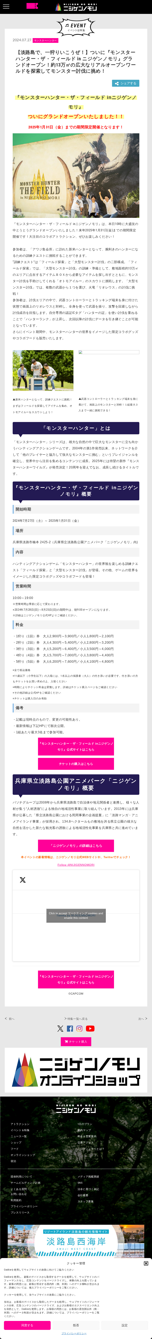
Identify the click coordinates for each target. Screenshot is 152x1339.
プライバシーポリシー (74, 1333)
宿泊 (13, 1161)
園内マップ (84, 1130)
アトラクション (20, 1124)
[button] (146, 1263)
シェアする (128, 83)
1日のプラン (85, 1124)
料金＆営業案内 (87, 1136)
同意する (27, 1325)
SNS (80, 1182)
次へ (141, 1018)
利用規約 (16, 1200)
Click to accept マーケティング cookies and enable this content (76, 915)
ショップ (16, 1142)
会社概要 (83, 1195)
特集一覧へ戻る (77, 1018)
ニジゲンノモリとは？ (91, 1148)
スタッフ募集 (86, 1201)
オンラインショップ (23, 1154)
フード (15, 1148)
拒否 (76, 1325)
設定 (125, 1325)
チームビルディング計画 (26, 1182)
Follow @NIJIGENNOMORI (76, 864)
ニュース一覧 (19, 1136)
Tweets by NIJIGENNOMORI (76, 915)
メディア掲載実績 (88, 1176)
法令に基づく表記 (88, 1189)
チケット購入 (78, 1041)
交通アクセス (86, 1142)
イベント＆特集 (20, 1130)
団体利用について (21, 1176)
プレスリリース (20, 1212)
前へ (12, 1018)
